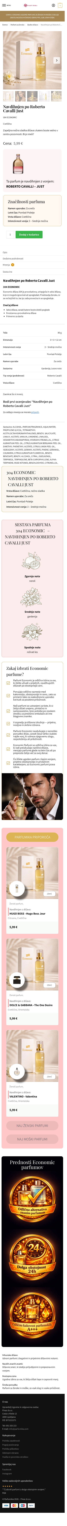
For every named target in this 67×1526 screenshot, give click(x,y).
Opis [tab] (5, 252)
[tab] (32, 837)
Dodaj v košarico (29, 234)
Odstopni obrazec (10, 1452)
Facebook (6, 1469)
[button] (59, 5)
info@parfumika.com (19, 1428)
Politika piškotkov (10, 1448)
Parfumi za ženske (17, 25)
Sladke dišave (32, 25)
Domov (5, 25)
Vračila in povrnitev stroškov (15, 1456)
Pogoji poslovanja (10, 1444)
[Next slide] (56, 60)
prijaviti (35, 412)
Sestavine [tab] (7, 271)
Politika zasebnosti (11, 1440)
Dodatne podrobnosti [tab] (13, 258)
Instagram (7, 1473)
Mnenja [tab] (8, 264)
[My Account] (53, 5)
